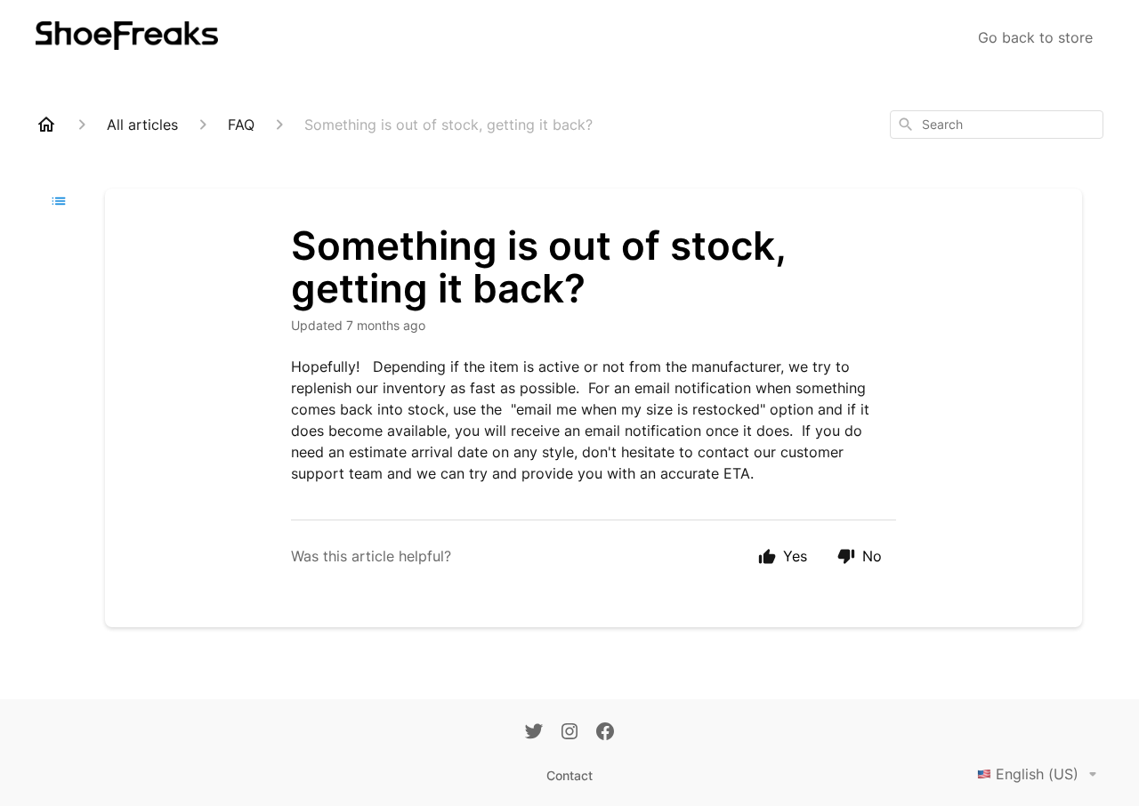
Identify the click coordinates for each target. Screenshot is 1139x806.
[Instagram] (569, 733)
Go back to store (1035, 37)
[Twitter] (534, 733)
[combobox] (996, 124)
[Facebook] (605, 733)
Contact (569, 775)
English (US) (1037, 774)
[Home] (46, 124)
